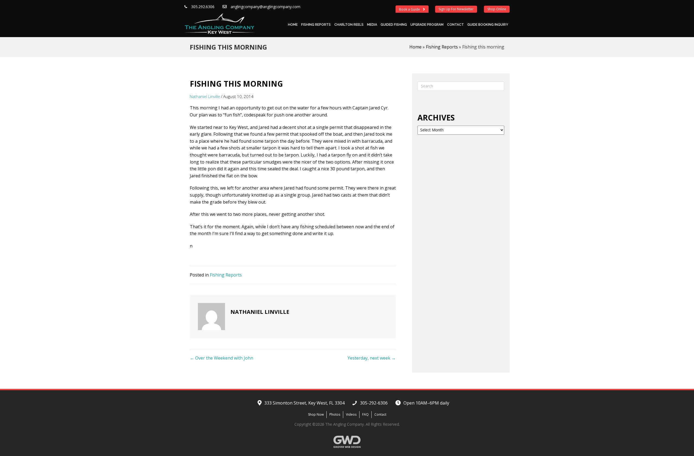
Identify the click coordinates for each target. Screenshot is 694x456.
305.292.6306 (202, 6)
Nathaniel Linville (205, 96)
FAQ (365, 414)
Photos (334, 414)
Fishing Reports (316, 25)
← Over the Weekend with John (221, 358)
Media (372, 25)
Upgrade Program (427, 25)
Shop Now (316, 414)
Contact (455, 25)
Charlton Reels (349, 25)
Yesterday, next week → (372, 358)
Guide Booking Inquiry (487, 25)
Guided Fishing (394, 25)
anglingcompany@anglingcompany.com (265, 6)
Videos (351, 414)
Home (293, 25)
